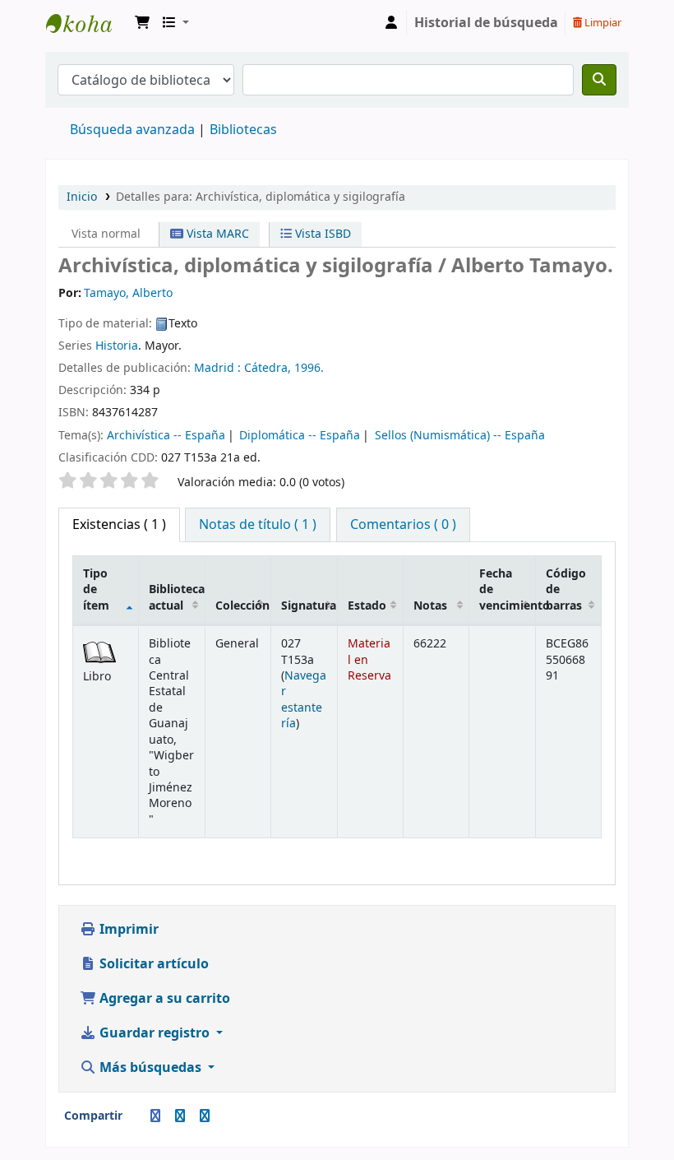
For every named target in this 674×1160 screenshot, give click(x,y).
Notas (430, 606)
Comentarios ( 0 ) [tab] (403, 525)
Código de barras (566, 590)
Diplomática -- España (299, 435)
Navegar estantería (303, 699)
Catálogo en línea (87, 23)
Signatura (308, 606)
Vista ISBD (321, 234)
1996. (309, 368)
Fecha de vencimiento (507, 590)
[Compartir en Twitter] (204, 1116)
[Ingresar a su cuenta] (391, 23)
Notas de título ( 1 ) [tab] (257, 525)
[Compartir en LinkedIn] (180, 1116)
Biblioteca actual (177, 597)
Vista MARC (216, 234)
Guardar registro (154, 1033)
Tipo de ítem (96, 590)
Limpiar (601, 22)
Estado (367, 606)
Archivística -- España (166, 435)
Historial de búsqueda (486, 23)
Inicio (82, 197)
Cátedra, (267, 368)
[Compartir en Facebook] (155, 1116)
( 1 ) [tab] (119, 525)
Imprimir (127, 930)
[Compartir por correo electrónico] (135, 1116)
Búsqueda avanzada (132, 130)
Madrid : (217, 368)
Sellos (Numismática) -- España (460, 435)
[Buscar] (599, 79)
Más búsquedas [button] (150, 1068)
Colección (242, 606)
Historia (116, 346)
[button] (142, 23)
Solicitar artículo (152, 964)
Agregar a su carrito (163, 999)
